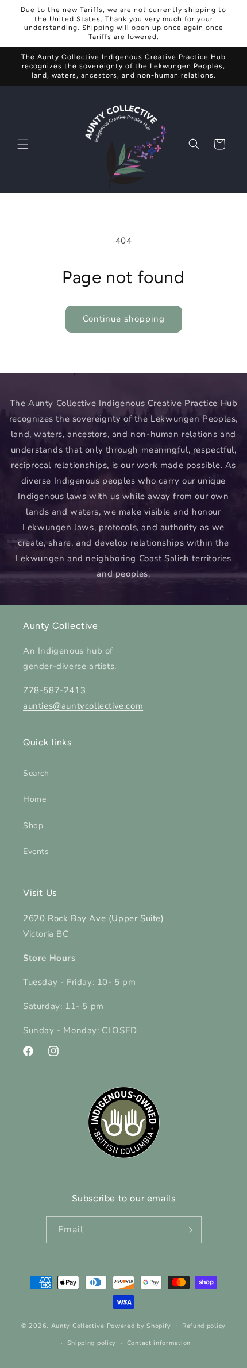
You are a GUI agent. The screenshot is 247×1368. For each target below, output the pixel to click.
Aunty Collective (78, 1325)
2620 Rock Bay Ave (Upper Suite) (93, 918)
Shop (33, 825)
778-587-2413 (54, 690)
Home (34, 799)
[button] (23, 144)
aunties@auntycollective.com (83, 706)
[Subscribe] (188, 1229)
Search (36, 773)
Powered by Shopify (139, 1325)
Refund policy (204, 1325)
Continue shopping (124, 318)
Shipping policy (92, 1343)
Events (36, 851)
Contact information (159, 1343)
